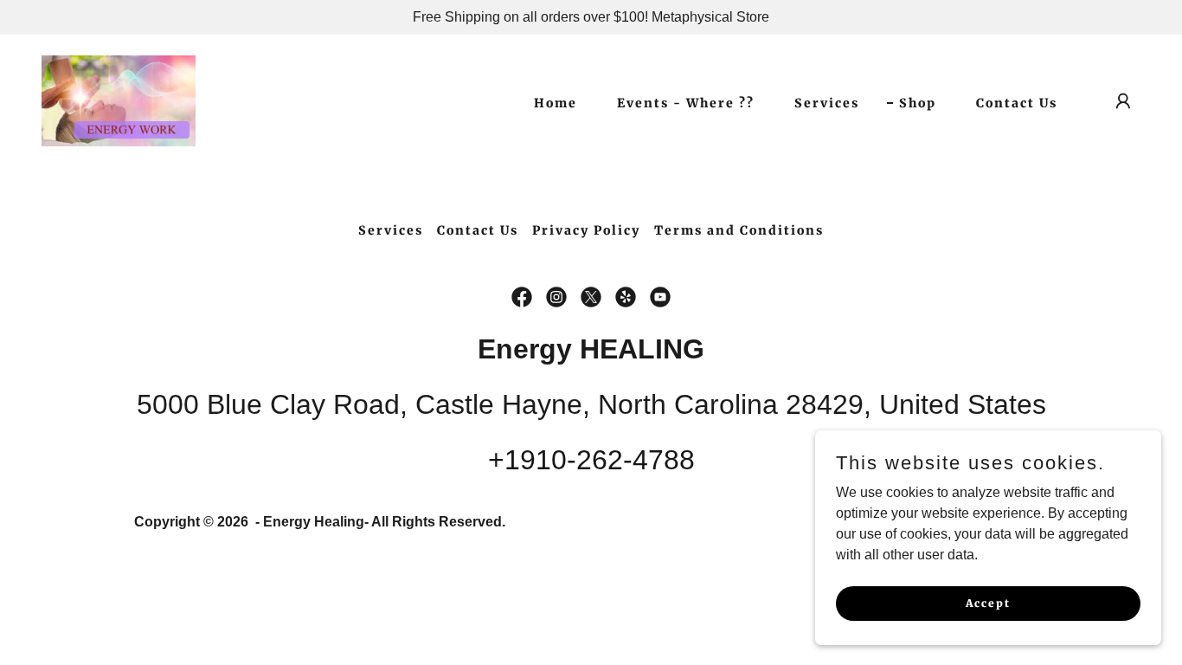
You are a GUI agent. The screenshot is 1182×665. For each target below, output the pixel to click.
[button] (1123, 101)
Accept (988, 603)
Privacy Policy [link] (586, 230)
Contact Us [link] (1016, 103)
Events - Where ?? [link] (686, 103)
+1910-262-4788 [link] (591, 459)
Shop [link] (917, 103)
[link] (119, 100)
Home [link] (555, 103)
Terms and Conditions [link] (739, 230)
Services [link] (826, 103)
